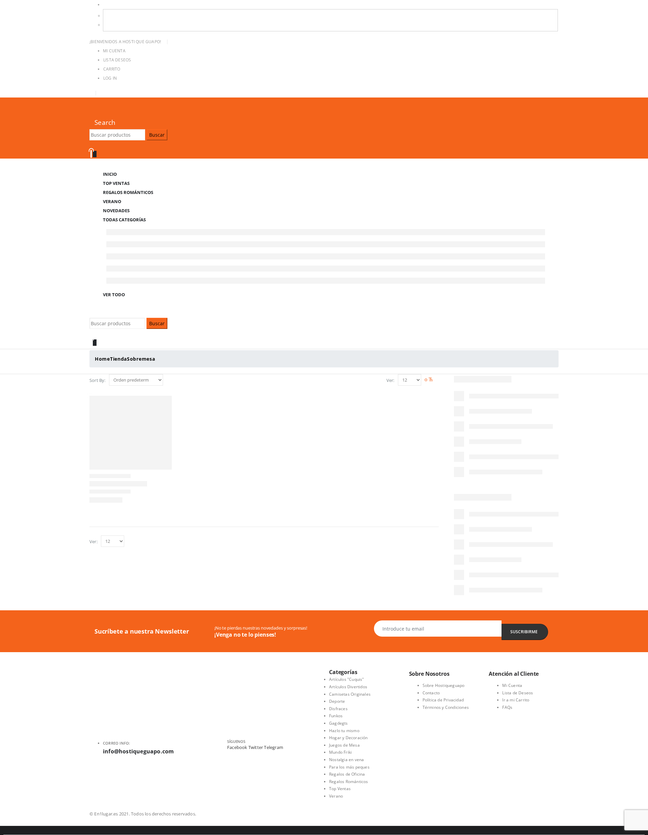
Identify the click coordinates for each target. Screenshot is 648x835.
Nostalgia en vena (346, 759)
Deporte (337, 701)
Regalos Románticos (128, 192)
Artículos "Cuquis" (346, 679)
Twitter (255, 747)
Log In (110, 78)
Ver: (390, 380)
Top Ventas (340, 788)
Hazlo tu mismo (344, 730)
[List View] (435, 380)
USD (107, 4)
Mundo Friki (340, 752)
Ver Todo (114, 294)
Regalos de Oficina (347, 774)
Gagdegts (338, 723)
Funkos (336, 716)
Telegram (273, 747)
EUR (112, 25)
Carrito (111, 69)
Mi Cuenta (114, 51)
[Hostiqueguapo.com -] (90, 111)
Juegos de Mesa (344, 745)
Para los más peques (349, 767)
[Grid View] (428, 380)
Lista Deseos (117, 60)
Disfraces (338, 709)
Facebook (237, 747)
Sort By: (97, 380)
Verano (336, 796)
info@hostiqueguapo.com (138, 751)
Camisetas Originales (350, 694)
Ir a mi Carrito (515, 700)
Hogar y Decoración (348, 738)
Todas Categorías (124, 220)
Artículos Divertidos (348, 687)
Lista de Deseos (517, 693)
